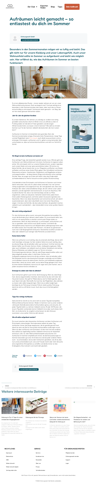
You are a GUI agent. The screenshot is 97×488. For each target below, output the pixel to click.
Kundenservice (40, 456)
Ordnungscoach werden (72, 456)
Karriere (38, 453)
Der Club (31, 7)
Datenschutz (9, 456)
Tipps (60, 7)
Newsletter (39, 460)
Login (67, 463)
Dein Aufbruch (72, 7)
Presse (38, 467)
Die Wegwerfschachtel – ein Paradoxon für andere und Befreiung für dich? (82, 419)
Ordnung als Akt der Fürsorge (35, 417)
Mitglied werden (70, 453)
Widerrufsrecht (10, 463)
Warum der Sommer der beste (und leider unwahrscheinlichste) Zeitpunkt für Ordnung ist (60, 419)
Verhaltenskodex (40, 470)
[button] (28, 356)
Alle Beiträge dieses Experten (30, 40)
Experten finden (44, 7)
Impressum (9, 453)
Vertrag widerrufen (11, 470)
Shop (53, 7)
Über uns (38, 463)
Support (68, 460)
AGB (7, 460)
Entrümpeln (33, 138)
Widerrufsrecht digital (12, 467)
